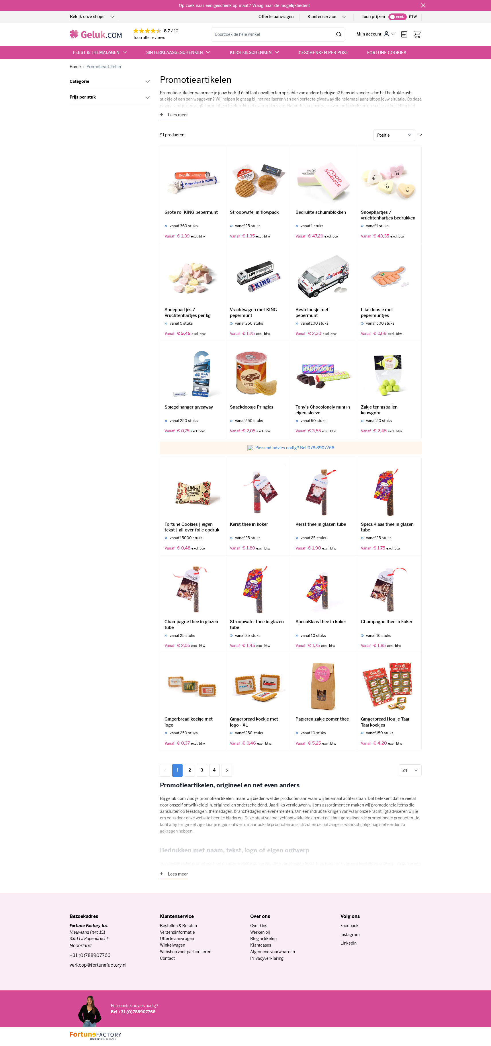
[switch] (397, 16)
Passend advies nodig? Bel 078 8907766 (294, 447)
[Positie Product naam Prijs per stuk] (394, 135)
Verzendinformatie (177, 932)
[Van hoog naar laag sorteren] (420, 135)
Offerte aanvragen (276, 16)
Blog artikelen (263, 938)
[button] (110, 82)
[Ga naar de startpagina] (96, 34)
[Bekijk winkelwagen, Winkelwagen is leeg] (417, 34)
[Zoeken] (339, 34)
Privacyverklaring (266, 958)
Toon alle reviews (149, 37)
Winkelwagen (172, 945)
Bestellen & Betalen (178, 925)
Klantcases (260, 945)
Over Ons (258, 925)
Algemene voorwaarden (272, 951)
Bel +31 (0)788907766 (133, 1011)
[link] (165, 770)
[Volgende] (227, 770)
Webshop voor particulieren (185, 951)
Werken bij (260, 932)
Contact (167, 958)
